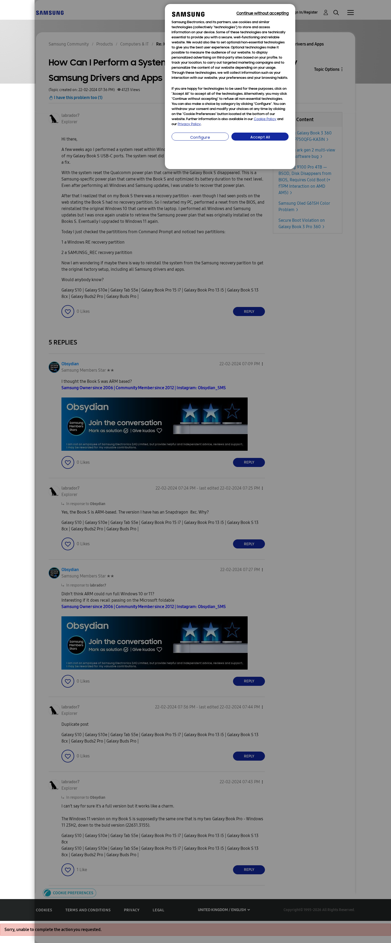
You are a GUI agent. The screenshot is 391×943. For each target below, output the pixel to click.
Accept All (260, 138)
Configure (200, 138)
